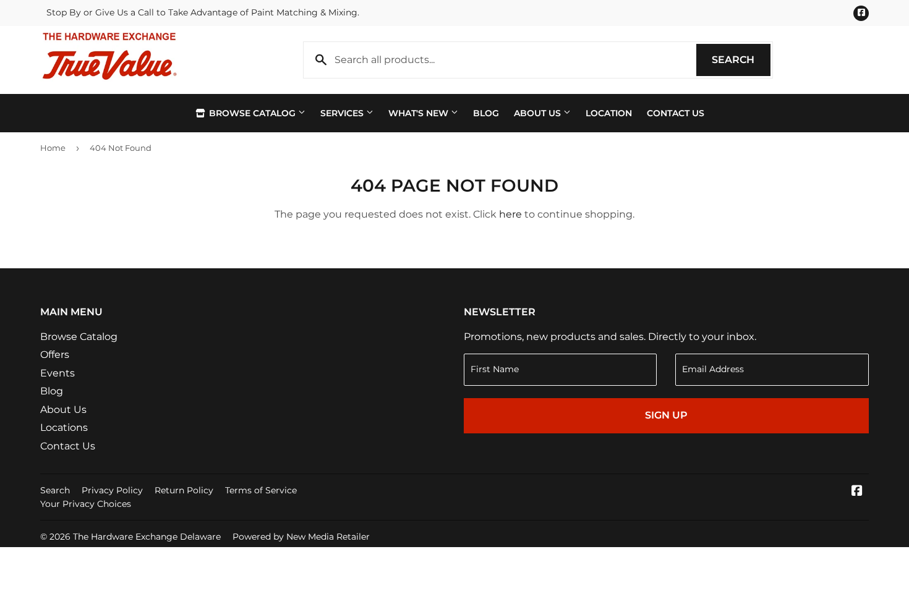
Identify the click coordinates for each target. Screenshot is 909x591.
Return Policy (184, 490)
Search (741, 60)
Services (343, 113)
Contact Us (675, 113)
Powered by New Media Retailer (301, 537)
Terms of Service (261, 490)
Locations (64, 427)
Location (609, 113)
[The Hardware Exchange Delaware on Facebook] (857, 492)
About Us (538, 113)
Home (53, 148)
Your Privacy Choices (85, 504)
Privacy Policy (112, 490)
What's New (419, 113)
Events (57, 373)
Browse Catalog (252, 113)
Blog (486, 113)
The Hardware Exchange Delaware (147, 537)
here (510, 214)
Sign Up (666, 415)
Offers (54, 354)
